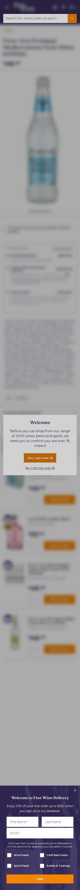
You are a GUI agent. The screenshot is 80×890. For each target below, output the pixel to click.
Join (40, 879)
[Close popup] (75, 790)
